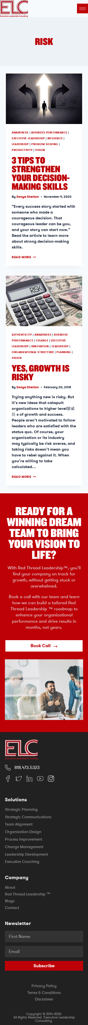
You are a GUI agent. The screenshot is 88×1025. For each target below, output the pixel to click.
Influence (55, 138)
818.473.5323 (27, 767)
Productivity (22, 150)
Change (42, 340)
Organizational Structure (33, 352)
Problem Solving (44, 144)
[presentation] (44, 99)
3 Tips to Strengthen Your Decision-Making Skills (41, 173)
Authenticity (22, 335)
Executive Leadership (28, 138)
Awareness (20, 132)
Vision (40, 150)
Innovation (40, 346)
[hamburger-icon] (82, 8)
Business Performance (49, 132)
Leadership (20, 144)
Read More (24, 257)
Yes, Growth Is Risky (40, 372)
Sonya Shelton (27, 197)
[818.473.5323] (8, 767)
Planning (63, 352)
